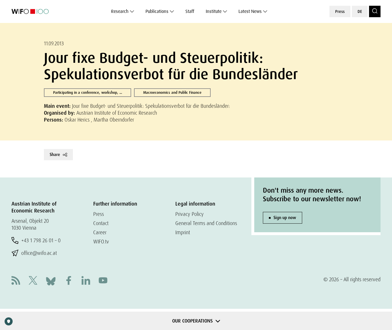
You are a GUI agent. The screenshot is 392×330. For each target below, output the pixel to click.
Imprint (182, 232)
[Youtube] (103, 281)
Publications (156, 11)
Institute (214, 11)
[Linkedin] (85, 281)
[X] (33, 281)
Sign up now (284, 217)
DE (360, 11)
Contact (100, 223)
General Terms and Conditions (206, 223)
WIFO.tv (101, 241)
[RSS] (15, 281)
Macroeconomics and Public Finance (172, 92)
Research (120, 11)
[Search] (375, 11)
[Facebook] (68, 281)
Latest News (250, 11)
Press (340, 11)
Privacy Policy (189, 214)
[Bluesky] (51, 280)
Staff (189, 11)
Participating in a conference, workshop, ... (87, 92)
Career (99, 232)
